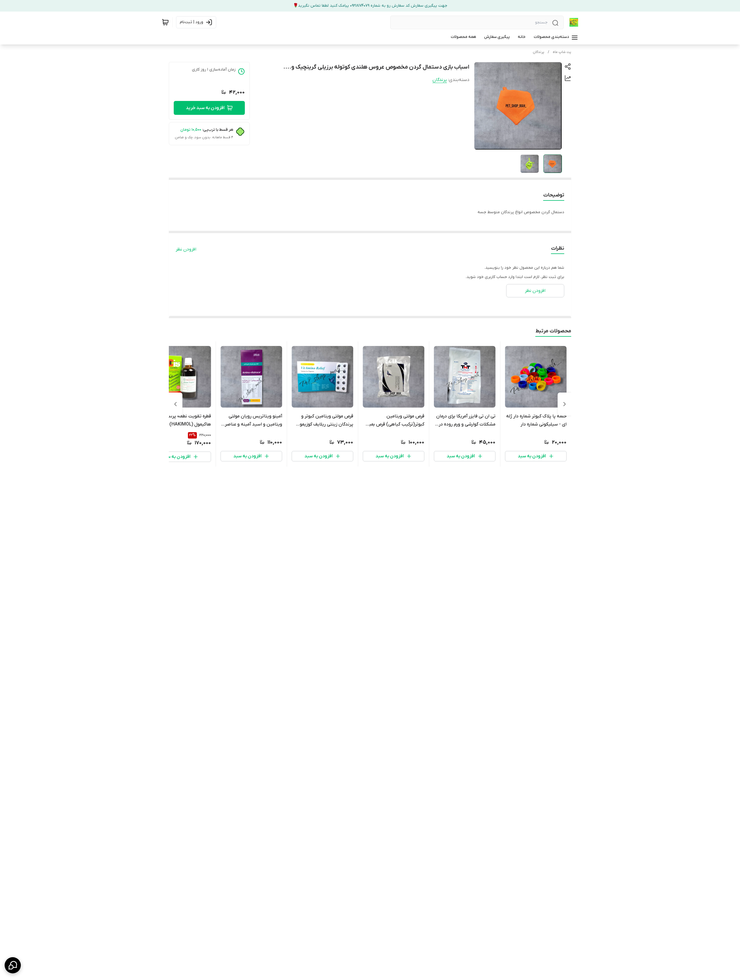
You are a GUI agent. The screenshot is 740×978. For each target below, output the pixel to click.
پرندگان (538, 52)
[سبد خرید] (165, 22)
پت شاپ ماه (562, 52)
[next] (175, 404)
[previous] (564, 404)
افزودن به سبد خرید (205, 108)
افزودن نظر (186, 249)
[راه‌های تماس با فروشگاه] (13, 965)
